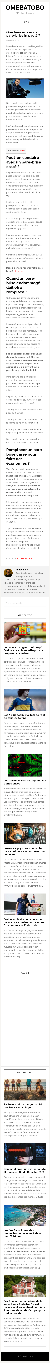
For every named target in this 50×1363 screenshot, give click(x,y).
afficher (21, 150)
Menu (26, 22)
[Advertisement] (23, 1001)
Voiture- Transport (25, 558)
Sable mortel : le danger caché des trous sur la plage (23, 1106)
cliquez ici (18, 271)
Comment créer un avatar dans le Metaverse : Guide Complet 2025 (25, 1171)
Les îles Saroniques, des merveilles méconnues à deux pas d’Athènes (22, 1233)
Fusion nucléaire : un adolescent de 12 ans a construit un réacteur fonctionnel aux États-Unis (24, 922)
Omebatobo (25, 7)
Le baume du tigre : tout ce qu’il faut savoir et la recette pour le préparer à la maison (23, 650)
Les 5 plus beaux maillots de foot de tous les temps (24, 716)
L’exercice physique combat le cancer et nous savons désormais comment (25, 851)
